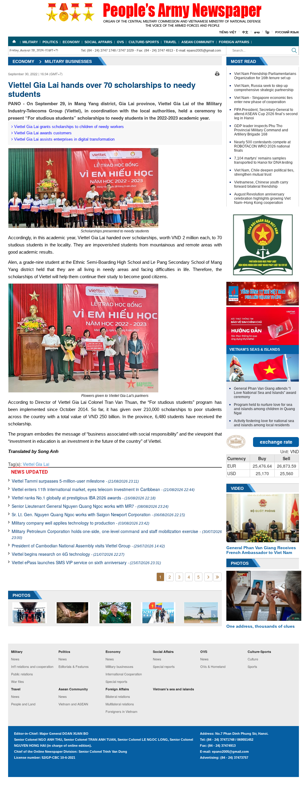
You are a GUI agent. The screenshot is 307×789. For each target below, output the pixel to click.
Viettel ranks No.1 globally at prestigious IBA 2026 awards (84, 498)
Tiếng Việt (227, 32)
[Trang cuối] (217, 577)
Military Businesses (68, 61)
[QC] (262, 292)
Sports (252, 666)
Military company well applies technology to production (80, 523)
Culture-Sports (144, 42)
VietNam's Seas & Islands (254, 349)
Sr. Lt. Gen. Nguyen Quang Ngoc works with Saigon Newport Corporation (98, 514)
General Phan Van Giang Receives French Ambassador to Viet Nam (261, 550)
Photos (240, 563)
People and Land (23, 703)
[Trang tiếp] (208, 577)
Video (237, 488)
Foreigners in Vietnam (121, 711)
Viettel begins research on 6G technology (68, 554)
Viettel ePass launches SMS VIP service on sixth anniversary (86, 562)
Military (30, 42)
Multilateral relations (120, 703)
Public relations (22, 673)
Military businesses (119, 666)
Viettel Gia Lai (36, 464)
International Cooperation (124, 673)
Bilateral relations (118, 696)
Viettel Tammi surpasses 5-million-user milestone (75, 481)
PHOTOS (21, 595)
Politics (50, 42)
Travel (170, 42)
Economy (71, 42)
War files (17, 681)
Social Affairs (98, 42)
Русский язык (287, 32)
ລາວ (257, 32)
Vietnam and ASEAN (73, 703)
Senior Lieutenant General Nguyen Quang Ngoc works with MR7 (90, 506)
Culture (253, 659)
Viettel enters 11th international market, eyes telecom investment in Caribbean (103, 489)
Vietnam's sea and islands (34, 52)
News (15, 659)
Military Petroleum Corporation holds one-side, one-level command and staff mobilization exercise (117, 534)
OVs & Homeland (212, 666)
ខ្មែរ (267, 32)
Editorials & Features (73, 666)
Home (14, 41)
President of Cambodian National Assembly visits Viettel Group (88, 546)
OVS (120, 42)
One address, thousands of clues (260, 626)
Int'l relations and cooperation (32, 666)
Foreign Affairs (234, 42)
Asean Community (197, 42)
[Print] (217, 73)
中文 (245, 32)
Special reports (116, 681)
